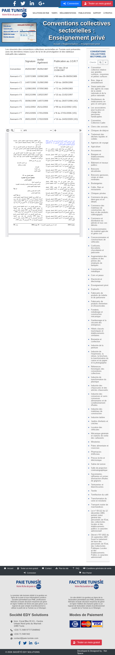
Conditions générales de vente (98, 568)
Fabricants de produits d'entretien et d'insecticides (99, 303)
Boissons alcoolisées (96, 170)
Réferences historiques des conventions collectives (97, 369)
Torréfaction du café (99, 495)
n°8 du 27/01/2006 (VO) (65, 113)
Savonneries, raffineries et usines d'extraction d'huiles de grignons (99, 477)
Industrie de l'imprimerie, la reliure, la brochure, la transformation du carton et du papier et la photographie (99, 357)
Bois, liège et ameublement (97, 81)
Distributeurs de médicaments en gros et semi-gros (98, 101)
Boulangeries (96, 183)
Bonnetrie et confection (96, 340)
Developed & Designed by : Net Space (92, 652)
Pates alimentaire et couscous (99, 447)
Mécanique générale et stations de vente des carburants (99, 435)
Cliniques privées (98, 193)
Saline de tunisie (98, 464)
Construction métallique (96, 270)
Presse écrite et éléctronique (98, 459)
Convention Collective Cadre (98, 121)
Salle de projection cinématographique (99, 469)
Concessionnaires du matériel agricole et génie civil (99, 231)
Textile (94, 491)
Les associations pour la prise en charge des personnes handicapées (98, 112)
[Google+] (41, 4)
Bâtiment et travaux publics (99, 164)
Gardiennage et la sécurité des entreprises (98, 322)
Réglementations (71, 44)
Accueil (56, 44)
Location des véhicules (96, 428)
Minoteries (95, 442)
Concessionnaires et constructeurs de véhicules (100, 239)
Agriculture (95, 147)
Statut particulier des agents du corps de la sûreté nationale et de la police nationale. (100, 91)
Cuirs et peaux (97, 275)
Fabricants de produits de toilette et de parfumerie (99, 295)
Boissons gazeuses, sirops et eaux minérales (100, 177)
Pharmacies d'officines (96, 453)
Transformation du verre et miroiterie (99, 499)
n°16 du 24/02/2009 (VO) (66, 119)
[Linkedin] (32, 4)
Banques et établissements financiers (97, 156)
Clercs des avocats (99, 127)
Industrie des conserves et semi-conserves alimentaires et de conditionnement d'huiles (99, 399)
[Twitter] (23, 4)
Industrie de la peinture (97, 346)
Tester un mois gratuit (29, 568)
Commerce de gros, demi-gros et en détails (99, 199)
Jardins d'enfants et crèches (99, 422)
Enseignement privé (99, 285)
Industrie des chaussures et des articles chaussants (99, 387)
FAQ (77, 568)
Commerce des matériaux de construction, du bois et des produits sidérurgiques (99, 210)
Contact (48, 568)
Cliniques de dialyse (99, 130)
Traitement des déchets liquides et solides (99, 136)
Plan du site (63, 568)
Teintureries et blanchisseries (97, 486)
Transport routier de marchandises (99, 506)
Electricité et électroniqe (96, 280)
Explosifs (95, 289)
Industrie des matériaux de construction (96, 411)
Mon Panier (87, 573)
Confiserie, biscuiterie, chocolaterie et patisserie (97, 249)
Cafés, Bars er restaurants (97, 188)
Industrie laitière (98, 417)
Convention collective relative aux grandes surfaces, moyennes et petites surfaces (100, 72)
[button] (40, 13)
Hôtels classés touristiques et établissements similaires (97, 332)
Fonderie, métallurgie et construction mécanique (97, 313)
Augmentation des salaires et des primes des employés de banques (99, 260)
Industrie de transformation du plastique (98, 379)
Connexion (31, 573)
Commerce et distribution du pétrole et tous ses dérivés (99, 221)
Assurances (96, 150)
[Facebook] (14, 4)
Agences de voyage (99, 143)
